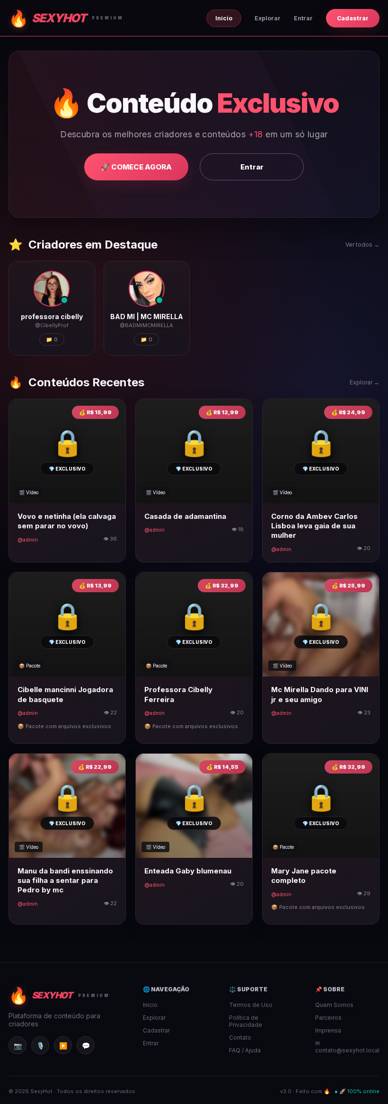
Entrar (303, 18)
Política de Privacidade (245, 1021)
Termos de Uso (251, 1004)
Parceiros (328, 1017)
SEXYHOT (66, 18)
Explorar (268, 18)
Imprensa (328, 1030)
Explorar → (364, 382)
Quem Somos (334, 1004)
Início (223, 18)
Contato (240, 1037)
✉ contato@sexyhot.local (347, 1047)
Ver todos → (362, 244)
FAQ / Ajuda (245, 1050)
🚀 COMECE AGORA (136, 166)
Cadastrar (353, 18)
